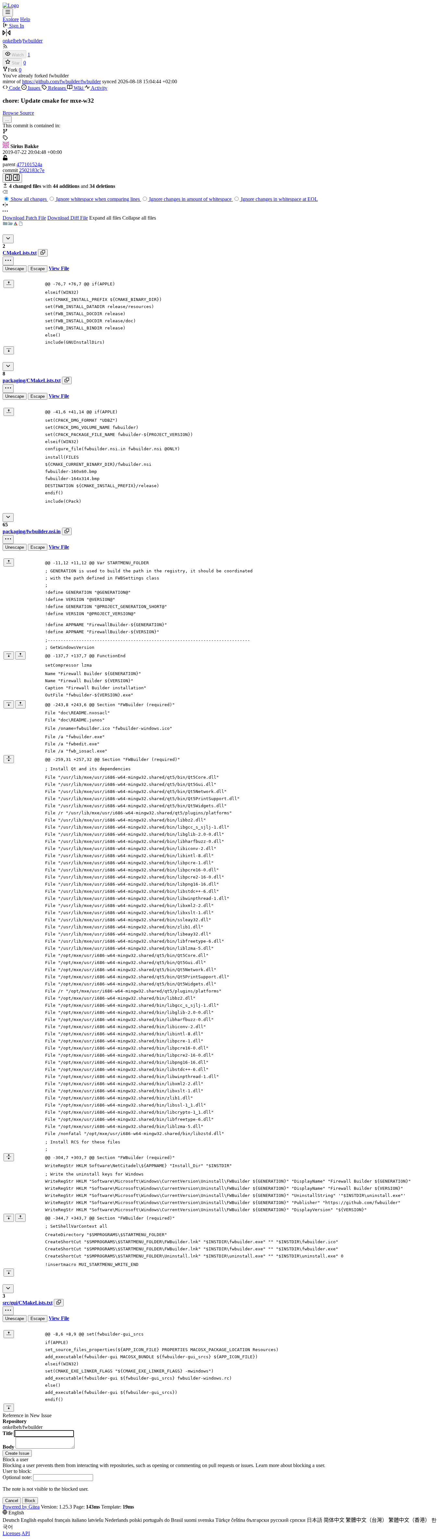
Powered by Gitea (21, 1507)
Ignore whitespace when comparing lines (98, 199)
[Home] (11, 5)
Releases (57, 88)
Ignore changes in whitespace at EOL (279, 199)
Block (30, 1500)
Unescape (14, 268)
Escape (37, 268)
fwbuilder (32, 40)
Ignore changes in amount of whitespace (190, 199)
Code (14, 88)
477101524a (29, 164)
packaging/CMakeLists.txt (32, 380)
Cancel (11, 1500)
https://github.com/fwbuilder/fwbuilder (61, 81)
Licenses (11, 1533)
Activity (98, 88)
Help (25, 19)
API (25, 1533)
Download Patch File (24, 218)
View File (59, 268)
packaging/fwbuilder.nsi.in (32, 531)
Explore (11, 19)
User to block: (17, 1471)
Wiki (78, 88)
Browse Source (18, 113)
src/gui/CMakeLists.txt (28, 1302)
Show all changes (28, 199)
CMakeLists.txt (20, 253)
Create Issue (17, 1453)
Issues (34, 88)
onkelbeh (12, 40)
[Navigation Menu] (8, 12)
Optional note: (17, 1477)
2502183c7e (31, 170)
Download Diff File (67, 218)
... (7, 119)
